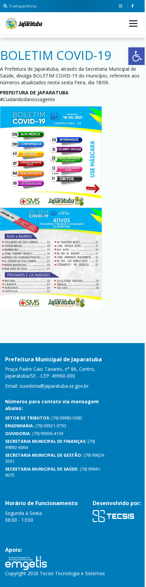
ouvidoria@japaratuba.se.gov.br (54, 386)
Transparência (22, 5)
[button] (137, 56)
